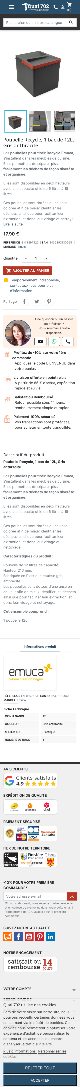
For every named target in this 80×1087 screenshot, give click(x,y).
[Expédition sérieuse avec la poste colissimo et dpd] (30, 809)
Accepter (40, 1080)
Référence (11, 242)
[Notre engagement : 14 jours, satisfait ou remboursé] (30, 966)
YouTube (29, 936)
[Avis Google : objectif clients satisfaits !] (30, 782)
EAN (45, 242)
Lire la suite (13, 224)
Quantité (10, 258)
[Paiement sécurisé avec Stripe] (30, 835)
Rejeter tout (40, 1067)
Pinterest (49, 301)
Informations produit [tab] (40, 646)
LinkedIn (50, 936)
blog (7, 936)
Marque (9, 246)
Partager (24, 301)
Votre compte (17, 989)
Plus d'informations (20, 1051)
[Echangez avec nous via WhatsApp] (54, 341)
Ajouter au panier (27, 270)
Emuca (22, 246)
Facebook (18, 936)
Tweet (36, 301)
